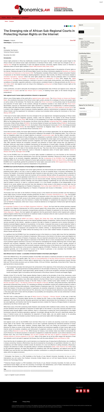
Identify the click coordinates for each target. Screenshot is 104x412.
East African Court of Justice (33, 90)
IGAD (21, 126)
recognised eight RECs (55, 121)
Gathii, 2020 (55, 346)
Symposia (25, 17)
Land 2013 (65, 186)
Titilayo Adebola (84, 45)
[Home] (45, 9)
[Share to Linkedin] (70, 26)
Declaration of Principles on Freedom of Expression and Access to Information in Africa (31, 78)
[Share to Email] (74, 26)
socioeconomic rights (48, 135)
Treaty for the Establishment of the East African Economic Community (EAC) (53, 258)
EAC (40, 128)
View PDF (73, 40)
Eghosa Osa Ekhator (86, 64)
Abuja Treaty (21, 119)
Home (4, 17)
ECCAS (28, 125)
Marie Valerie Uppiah (86, 57)
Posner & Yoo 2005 (65, 346)
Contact (15, 401)
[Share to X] (66, 26)
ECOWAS (26, 123)
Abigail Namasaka (85, 93)
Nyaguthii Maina (84, 86)
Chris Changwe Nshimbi (86, 61)
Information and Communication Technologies (41, 370)
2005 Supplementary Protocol (64, 162)
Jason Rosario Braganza (86, 66)
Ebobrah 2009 (41, 66)
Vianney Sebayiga (85, 88)
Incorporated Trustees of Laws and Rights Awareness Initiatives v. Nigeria (26, 206)
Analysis (11, 21)
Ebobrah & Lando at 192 (20, 331)
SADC (60, 125)
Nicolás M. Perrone (85, 71)
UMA (57, 126)
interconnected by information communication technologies (54, 177)
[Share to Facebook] (64, 26)
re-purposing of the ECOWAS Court (54, 158)
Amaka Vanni (84, 56)
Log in (101, 2)
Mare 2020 (10, 84)
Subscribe (82, 108)
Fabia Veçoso (84, 85)
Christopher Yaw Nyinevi (11, 50)
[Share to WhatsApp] (68, 26)
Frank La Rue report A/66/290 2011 (51, 186)
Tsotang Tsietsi (84, 60)
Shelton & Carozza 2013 (65, 107)
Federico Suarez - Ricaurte (87, 69)
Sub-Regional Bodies (17, 370)
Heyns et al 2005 (53, 107)
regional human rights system (40, 98)
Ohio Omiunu (84, 47)
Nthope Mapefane (85, 44)
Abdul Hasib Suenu (85, 90)
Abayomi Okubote (85, 89)
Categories (15, 17)
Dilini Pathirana (84, 67)
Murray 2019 (7, 113)
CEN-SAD (16, 128)
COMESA (64, 123)
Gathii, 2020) (49, 66)
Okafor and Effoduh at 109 (61, 338)
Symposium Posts (17, 42)
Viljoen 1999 (32, 66)
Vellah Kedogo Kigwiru (86, 70)
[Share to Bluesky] (72, 26)
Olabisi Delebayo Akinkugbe (87, 42)
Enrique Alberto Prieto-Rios (87, 82)
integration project (11, 133)
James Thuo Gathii (85, 41)
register (12, 375)
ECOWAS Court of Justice (11, 90)
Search (81, 32)
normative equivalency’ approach (14, 76)
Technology (26, 370)
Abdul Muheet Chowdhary (87, 92)
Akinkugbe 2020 (20, 151)
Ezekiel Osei (84, 83)
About (9, 17)
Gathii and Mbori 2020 (58, 160)
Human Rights (7, 370)
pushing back (48, 84)
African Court (71, 103)
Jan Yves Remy (84, 63)
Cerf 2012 (12, 200)
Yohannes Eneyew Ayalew (11, 52)
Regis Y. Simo (84, 58)
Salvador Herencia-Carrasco (87, 73)
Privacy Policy (26, 401)
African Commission (47, 102)
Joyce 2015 (72, 186)
